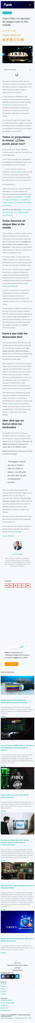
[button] (30, 5)
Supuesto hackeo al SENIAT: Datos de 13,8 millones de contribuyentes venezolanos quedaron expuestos (17, 748)
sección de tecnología (14, 532)
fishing (19, 172)
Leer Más (3, 716)
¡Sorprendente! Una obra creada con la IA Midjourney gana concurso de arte (16, 212)
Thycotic (10, 404)
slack (9, 105)
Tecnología (7, 13)
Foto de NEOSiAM (8, 536)
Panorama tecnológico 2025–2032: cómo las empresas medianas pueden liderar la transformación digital (15, 842)
